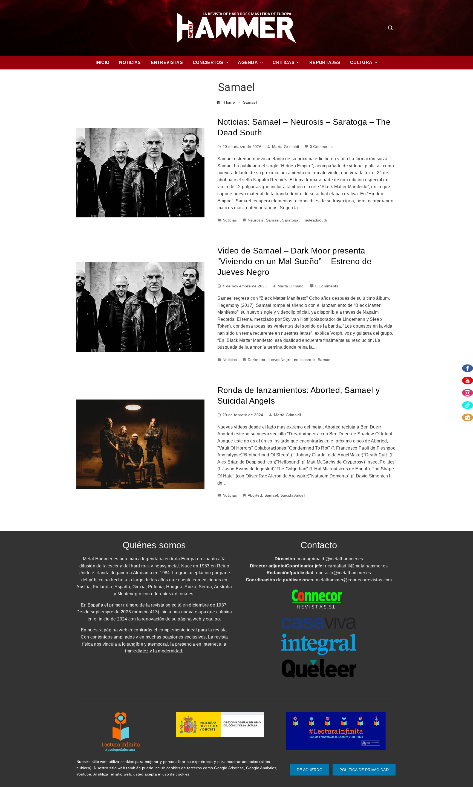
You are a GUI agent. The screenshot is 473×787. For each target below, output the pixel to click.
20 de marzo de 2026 (242, 146)
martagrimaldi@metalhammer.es (330, 558)
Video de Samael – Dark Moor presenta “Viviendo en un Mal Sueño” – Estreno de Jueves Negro (294, 261)
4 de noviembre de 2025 (245, 286)
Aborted (255, 495)
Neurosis (256, 220)
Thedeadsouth (314, 220)
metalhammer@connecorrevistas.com (354, 580)
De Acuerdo (309, 770)
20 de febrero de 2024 (243, 415)
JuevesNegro (280, 359)
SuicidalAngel (292, 495)
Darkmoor (256, 359)
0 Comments (321, 146)
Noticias (230, 220)
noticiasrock (305, 359)
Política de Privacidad (364, 770)
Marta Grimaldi (285, 146)
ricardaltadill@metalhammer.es (356, 566)
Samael (273, 220)
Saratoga (290, 220)
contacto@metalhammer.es (343, 572)
